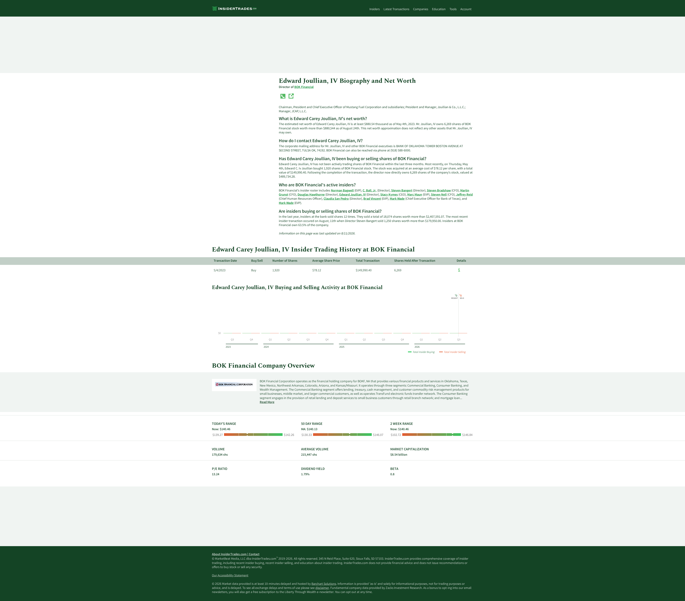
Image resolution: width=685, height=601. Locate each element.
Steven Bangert (401, 190)
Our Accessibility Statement (230, 575)
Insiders (374, 9)
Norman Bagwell (342, 190)
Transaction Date (225, 261)
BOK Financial (304, 87)
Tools (453, 9)
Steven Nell (439, 195)
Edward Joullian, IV (352, 195)
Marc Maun (414, 195)
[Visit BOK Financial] (291, 97)
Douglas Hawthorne (311, 195)
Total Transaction (368, 261)
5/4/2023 (219, 270)
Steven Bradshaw (439, 190)
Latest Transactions (396, 9)
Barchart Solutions (323, 584)
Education (439, 9)
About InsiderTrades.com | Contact (235, 554)
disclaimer (322, 588)
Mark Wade (397, 199)
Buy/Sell (257, 261)
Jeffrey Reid (464, 195)
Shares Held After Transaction (414, 261)
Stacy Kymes (389, 195)
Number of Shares (284, 261)
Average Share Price (326, 261)
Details (461, 261)
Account (465, 9)
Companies (420, 9)
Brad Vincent (372, 199)
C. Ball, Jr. (370, 190)
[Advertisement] (319, 45)
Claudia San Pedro (336, 199)
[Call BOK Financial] (282, 97)
